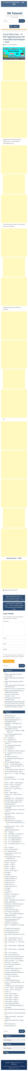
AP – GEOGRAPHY (9, 739)
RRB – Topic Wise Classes (11, 954)
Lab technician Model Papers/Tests (16, 822)
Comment (6, 621)
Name (5, 638)
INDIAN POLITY (9, 882)
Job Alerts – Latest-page (11, 894)
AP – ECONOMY (9, 738)
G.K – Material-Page (10, 851)
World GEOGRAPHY (10, 1025)
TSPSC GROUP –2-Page (11, 997)
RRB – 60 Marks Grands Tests (12, 938)
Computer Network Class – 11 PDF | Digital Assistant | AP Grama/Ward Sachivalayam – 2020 (14, 598)
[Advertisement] (14, 70)
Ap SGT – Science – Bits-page (12, 784)
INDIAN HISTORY (9, 880)
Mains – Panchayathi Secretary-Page (14, 900)
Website (5, 649)
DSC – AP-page (9, 832)
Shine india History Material (12, 964)
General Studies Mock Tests (12, 856)
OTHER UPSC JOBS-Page (11, 909)
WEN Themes (15, 1068)
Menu (16, 26)
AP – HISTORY (8, 749)
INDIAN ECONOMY (10, 876)
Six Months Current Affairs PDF (13, 968)
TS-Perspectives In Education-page (13, 986)
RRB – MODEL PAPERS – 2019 (12, 940)
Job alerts (7, 892)
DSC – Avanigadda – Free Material (13, 834)
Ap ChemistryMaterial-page (12, 762)
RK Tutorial (14, 13)
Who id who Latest (9, 1024)
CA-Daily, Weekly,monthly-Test (12, 802)
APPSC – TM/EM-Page (10, 792)
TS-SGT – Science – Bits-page (12, 989)
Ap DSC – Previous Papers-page (13, 764)
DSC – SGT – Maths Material (12, 841)
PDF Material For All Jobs (11, 911)
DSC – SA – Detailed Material (12, 839)
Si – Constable (8, 966)
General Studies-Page (10, 860)
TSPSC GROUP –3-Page (11, 999)
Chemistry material (9, 804)
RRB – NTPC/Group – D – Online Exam (14, 942)
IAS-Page (7, 872)
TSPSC (6, 991)
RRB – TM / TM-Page (10, 952)
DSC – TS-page (9, 847)
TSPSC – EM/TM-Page (10, 993)
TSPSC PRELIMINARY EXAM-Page (13, 1005)
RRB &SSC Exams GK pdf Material (13, 956)
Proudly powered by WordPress (11, 1066)
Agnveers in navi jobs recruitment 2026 (14, 688)
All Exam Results (9, 716)
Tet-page (7, 978)
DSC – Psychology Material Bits (13, 837)
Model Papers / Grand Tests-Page (13, 904)
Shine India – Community (11, 962)
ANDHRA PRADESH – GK (11, 718)
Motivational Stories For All (12, 906)
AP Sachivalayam (9, 777)
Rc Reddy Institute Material (11, 928)
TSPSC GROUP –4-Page (11, 1001)
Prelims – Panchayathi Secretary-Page (14, 925)
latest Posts (8, 898)
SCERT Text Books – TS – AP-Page (14, 960)
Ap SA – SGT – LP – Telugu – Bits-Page (15, 773)
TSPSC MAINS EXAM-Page (11, 1003)
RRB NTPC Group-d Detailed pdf (13, 958)
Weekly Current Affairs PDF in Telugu (14, 1020)
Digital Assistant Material (11, 590)
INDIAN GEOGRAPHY (10, 878)
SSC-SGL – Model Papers (11, 970)
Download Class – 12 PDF (14, 558)
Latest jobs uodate (9, 896)
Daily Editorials (8, 817)
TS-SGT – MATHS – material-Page (13, 987)
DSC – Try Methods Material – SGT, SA (14, 843)
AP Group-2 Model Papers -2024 (13, 771)
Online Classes (8, 908)
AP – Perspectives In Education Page (14, 751)
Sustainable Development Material (13, 972)
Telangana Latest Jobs (10, 974)
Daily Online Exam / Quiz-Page (12, 820)
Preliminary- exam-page (11, 923)
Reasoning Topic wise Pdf (11, 930)
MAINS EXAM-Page (10, 902)
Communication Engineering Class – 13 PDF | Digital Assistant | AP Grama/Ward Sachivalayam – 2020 (14, 606)
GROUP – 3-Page (9, 864)
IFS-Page (7, 874)
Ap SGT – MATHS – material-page (13, 782)
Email (5, 643)
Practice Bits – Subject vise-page (13, 917)
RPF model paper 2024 (10, 932)
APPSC (6, 790)
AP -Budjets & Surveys (10, 756)
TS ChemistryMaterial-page (12, 980)
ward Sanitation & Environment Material (15, 1013)
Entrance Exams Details (11, 849)
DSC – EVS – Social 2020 (11, 836)
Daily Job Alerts (9, 818)
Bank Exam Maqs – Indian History (13, 800)
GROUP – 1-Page (9, 862)
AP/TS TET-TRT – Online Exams (13, 788)
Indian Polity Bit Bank (10, 886)
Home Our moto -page (10, 870)
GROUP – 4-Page (9, 866)
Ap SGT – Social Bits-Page (11, 786)
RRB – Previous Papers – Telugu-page (14, 949)
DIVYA (15, 44)
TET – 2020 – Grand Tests (11, 976)
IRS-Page (7, 890)
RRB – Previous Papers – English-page (14, 945)
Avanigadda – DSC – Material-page (13, 798)
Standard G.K (10, 858)
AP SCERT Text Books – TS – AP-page (14, 779)
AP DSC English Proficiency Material (14, 769)
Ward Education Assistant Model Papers (15, 1009)
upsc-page (7, 1007)
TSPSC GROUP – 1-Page (11, 995)
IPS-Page (7, 888)
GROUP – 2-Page (9, 868)
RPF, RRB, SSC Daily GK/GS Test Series (15, 934)
